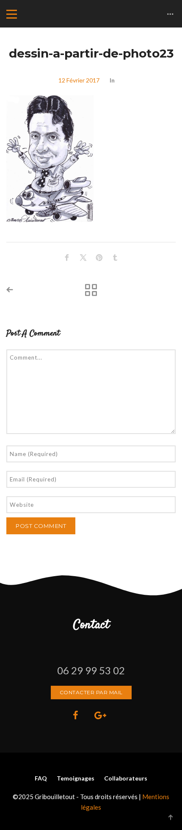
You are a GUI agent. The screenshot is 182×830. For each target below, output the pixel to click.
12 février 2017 (78, 80)
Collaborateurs (125, 778)
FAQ (41, 778)
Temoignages (75, 778)
